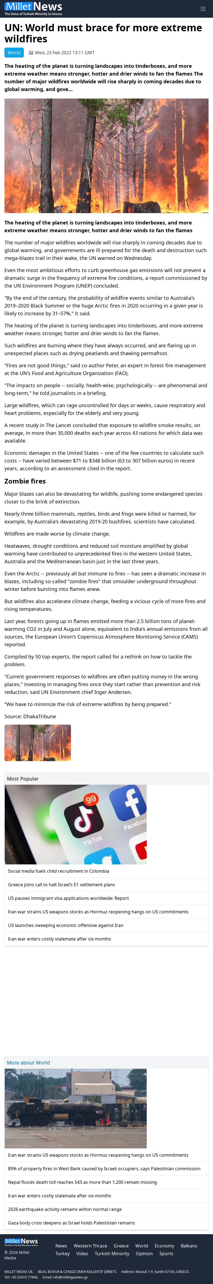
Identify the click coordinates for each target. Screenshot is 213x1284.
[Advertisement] (106, 1000)
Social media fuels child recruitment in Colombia (58, 871)
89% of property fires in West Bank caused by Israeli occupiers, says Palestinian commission (104, 1169)
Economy (164, 1246)
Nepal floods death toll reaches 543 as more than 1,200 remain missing (82, 1182)
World (141, 1246)
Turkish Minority (112, 1254)
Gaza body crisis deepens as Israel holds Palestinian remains (71, 1223)
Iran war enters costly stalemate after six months (59, 939)
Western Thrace (90, 1246)
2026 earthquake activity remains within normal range (65, 1209)
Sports (166, 1254)
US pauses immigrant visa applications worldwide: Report (68, 898)
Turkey (62, 1254)
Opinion (144, 1254)
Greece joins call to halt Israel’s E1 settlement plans (61, 885)
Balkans (189, 1246)
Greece (121, 1246)
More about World (28, 1062)
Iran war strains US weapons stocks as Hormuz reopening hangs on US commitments (98, 912)
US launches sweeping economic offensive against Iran (65, 925)
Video (82, 1254)
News (61, 1246)
